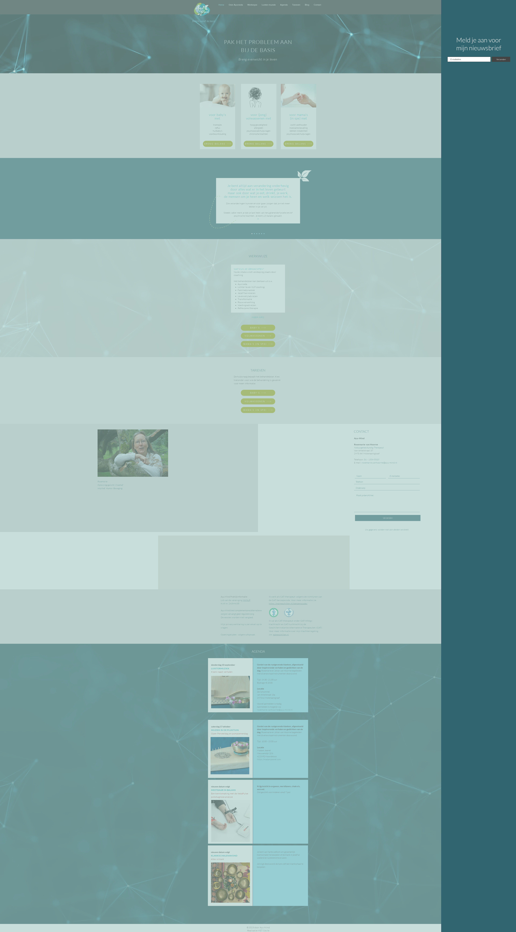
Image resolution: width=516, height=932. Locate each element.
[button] (511, 4)
